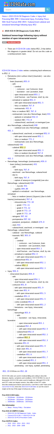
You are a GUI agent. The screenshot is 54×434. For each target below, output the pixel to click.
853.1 (37, 94)
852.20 (23, 371)
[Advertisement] (22, 62)
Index (13, 397)
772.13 (27, 211)
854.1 (37, 279)
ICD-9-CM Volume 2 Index (12, 70)
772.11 (26, 205)
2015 (9, 397)
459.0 (43, 161)
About (9, 407)
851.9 (40, 287)
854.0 (31, 274)
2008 (18, 401)
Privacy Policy (17, 407)
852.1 (40, 136)
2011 (18, 399)
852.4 (32, 100)
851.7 (45, 352)
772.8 (29, 120)
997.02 (24, 216)
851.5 (43, 293)
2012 (9, 399)
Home (4, 16)
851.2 (43, 304)
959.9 (15, 271)
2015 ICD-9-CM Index (29, 387)
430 (35, 125)
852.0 (46, 133)
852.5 (40, 103)
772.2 (31, 139)
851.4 (26, 290)
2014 (18, 397)
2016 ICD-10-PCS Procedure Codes (20, 417)
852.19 (6, 371)
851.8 (23, 285)
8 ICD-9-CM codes (23, 49)
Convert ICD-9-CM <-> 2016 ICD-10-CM (21, 415)
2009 (9, 401)
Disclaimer (27, 407)
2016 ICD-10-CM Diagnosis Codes (19, 413)
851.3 (45, 363)
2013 (27, 397)
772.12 (27, 208)
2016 (9, 423)
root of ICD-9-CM (8, 387)
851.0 (31, 302)
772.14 (27, 213)
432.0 (28, 108)
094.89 (24, 189)
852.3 (40, 150)
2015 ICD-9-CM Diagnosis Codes (22, 16)
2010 (27, 399)
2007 (27, 401)
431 (48, 114)
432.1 (10, 131)
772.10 (30, 202)
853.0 (26, 81)
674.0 (41, 222)
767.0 (31, 105)
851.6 (28, 349)
